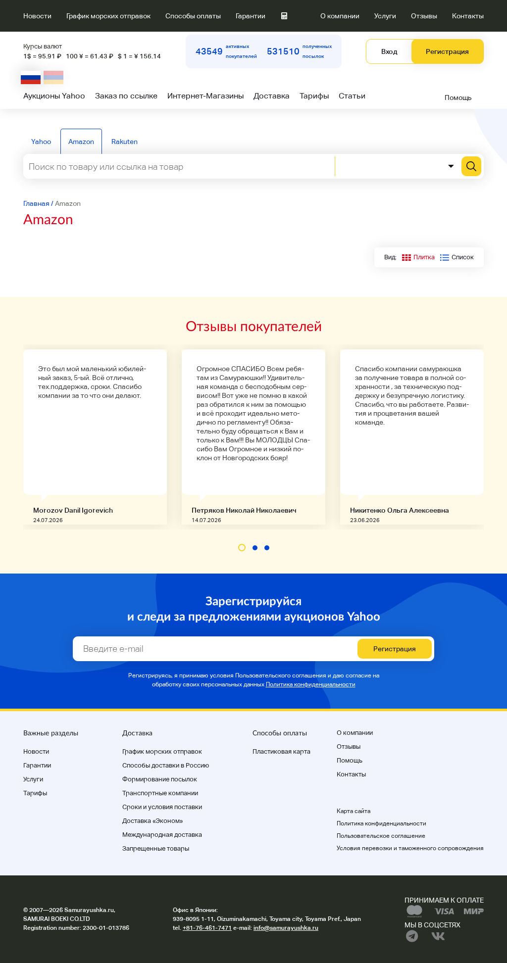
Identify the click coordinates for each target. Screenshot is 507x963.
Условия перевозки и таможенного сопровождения (410, 848)
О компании (339, 16)
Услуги (385, 16)
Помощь (458, 97)
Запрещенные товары (155, 848)
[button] (242, 547)
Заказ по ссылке (126, 95)
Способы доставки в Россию (165, 765)
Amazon (81, 141)
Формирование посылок (159, 779)
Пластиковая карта (281, 751)
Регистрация (447, 51)
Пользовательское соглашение (381, 835)
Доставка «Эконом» (152, 820)
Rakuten (124, 141)
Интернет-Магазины (205, 95)
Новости (37, 16)
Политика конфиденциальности (310, 684)
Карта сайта (353, 811)
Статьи (352, 95)
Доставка (272, 95)
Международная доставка (162, 834)
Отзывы (424, 16)
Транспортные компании (160, 793)
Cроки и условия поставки (162, 807)
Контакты (468, 16)
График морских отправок (108, 16)
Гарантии (250, 16)
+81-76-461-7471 (207, 927)
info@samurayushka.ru (286, 927)
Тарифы (314, 95)
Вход (389, 51)
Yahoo (41, 141)
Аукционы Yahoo (54, 95)
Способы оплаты (193, 16)
